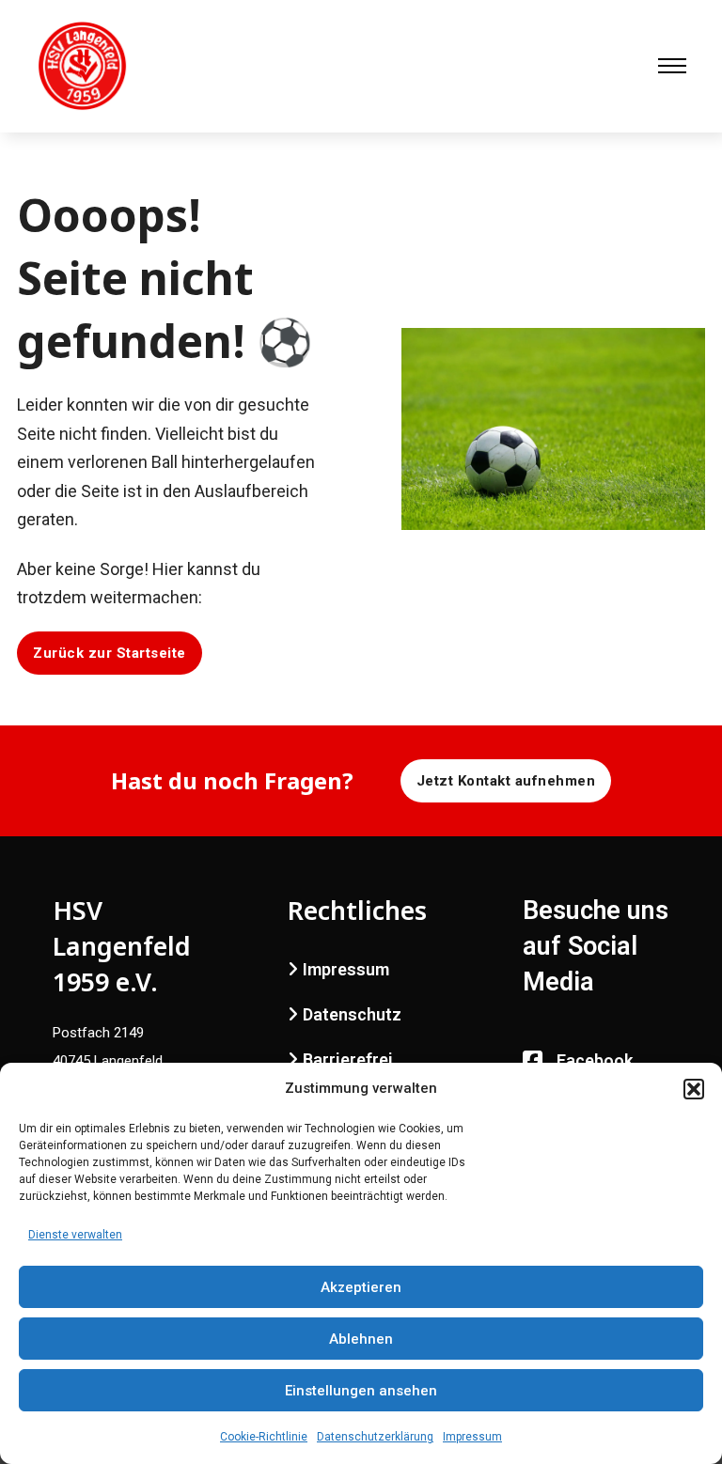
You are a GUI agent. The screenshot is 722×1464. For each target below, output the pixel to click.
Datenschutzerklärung (375, 1436)
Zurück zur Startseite (109, 653)
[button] (693, 1089)
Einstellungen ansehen (361, 1390)
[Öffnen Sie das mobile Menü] (672, 65)
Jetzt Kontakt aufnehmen (506, 780)
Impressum (472, 1436)
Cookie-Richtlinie (263, 1436)
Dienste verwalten (75, 1234)
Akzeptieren (361, 1287)
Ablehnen (361, 1339)
